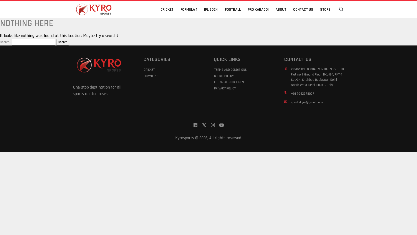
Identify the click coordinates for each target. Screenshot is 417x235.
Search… (5, 42)
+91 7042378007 (302, 93)
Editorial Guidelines (229, 82)
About (281, 9)
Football (233, 9)
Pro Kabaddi (258, 9)
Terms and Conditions (230, 69)
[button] (341, 9)
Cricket (167, 9)
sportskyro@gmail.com (307, 102)
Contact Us (303, 9)
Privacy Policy (225, 88)
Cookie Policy (224, 76)
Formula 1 (188, 9)
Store (325, 9)
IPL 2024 (211, 9)
